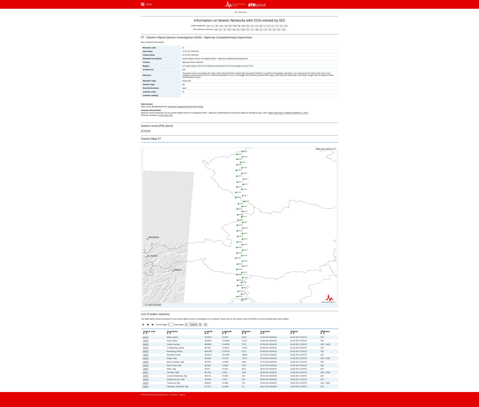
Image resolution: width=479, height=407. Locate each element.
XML (171, 115)
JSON (166, 115)
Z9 (270, 29)
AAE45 (145, 351)
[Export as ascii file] (205, 325)
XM (243, 29)
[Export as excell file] (200, 325)
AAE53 (145, 379)
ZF (274, 29)
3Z (220, 29)
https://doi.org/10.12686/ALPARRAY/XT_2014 (288, 112)
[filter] (146, 333)
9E (247, 25)
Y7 (277, 25)
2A (216, 29)
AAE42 (145, 340)
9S (252, 25)
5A (226, 25)
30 (217, 25)
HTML (161, 115)
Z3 (266, 29)
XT (248, 29)
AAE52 (145, 376)
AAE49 (145, 365)
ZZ (285, 25)
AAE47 (145, 358)
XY (272, 25)
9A (243, 25)
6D (229, 29)
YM (256, 29)
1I (213, 25)
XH (238, 29)
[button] (146, 4)
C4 (256, 25)
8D (230, 25)
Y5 (261, 29)
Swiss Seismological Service (156, 394)
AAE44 (145, 348)
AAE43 (145, 344)
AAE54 (145, 383)
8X (239, 25)
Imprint (182, 394)
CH (208, 25)
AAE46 (145, 355)
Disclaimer (174, 394)
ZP (279, 29)
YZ (281, 25)
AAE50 (145, 369)
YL (252, 29)
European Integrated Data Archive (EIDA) (185, 106)
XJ (268, 25)
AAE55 (145, 386)
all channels (146, 130)
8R (235, 25)
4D (221, 25)
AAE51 (145, 372)
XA (234, 29)
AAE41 (145, 337)
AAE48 (145, 362)
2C (225, 29)
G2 (261, 25)
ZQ (283, 29)
